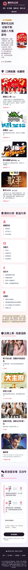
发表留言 (14, 534)
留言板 (23, 555)
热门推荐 (10, 555)
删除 (21, 490)
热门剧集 (9, 8)
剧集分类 (16, 8)
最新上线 (22, 8)
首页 (4, 8)
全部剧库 (17, 555)
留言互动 (14, 11)
